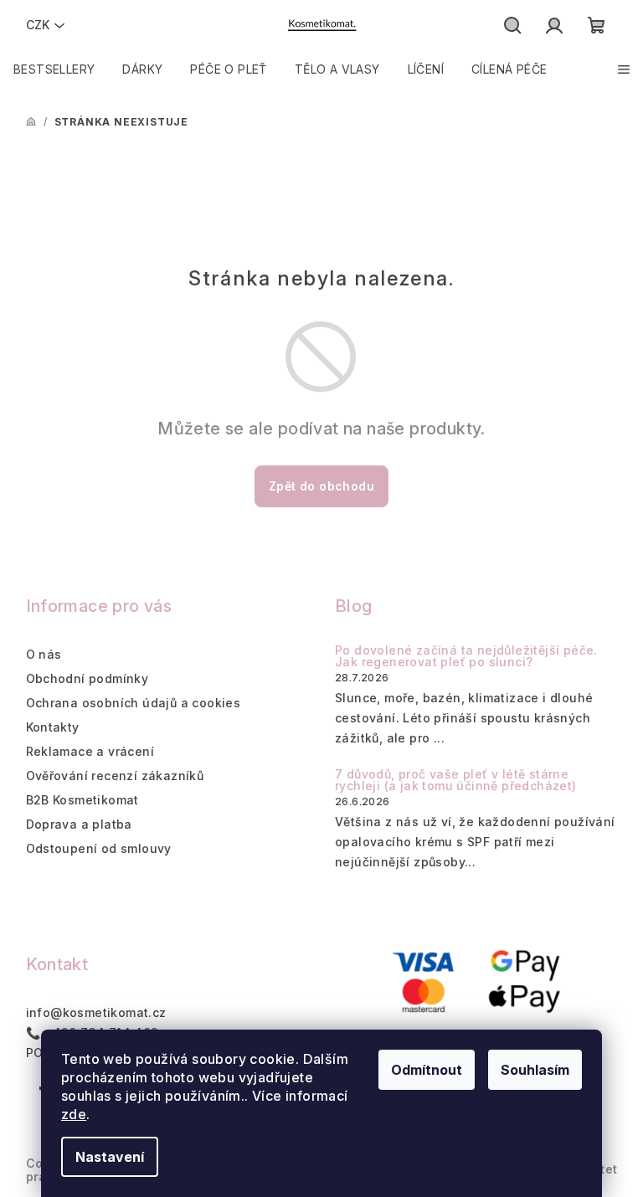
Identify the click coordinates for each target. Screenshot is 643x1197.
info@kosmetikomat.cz (96, 1012)
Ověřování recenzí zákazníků (115, 775)
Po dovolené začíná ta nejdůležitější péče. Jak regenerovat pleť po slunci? (466, 656)
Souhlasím (535, 1069)
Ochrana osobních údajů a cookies (133, 703)
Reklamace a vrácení (90, 751)
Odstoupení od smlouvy (99, 848)
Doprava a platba (79, 824)
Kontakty (53, 727)
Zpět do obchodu (321, 486)
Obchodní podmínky (87, 678)
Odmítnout (426, 1069)
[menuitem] (54, 69)
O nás (44, 654)
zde (73, 1114)
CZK (37, 25)
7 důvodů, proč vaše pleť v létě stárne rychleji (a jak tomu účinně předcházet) (456, 780)
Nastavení (109, 1156)
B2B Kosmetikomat (82, 800)
